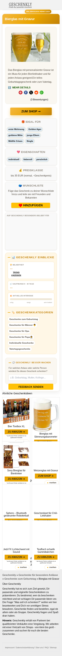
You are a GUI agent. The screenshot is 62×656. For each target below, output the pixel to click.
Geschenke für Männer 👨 (22, 325)
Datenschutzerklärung (25, 648)
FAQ (46, 648)
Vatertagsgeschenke (19, 349)
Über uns (39, 648)
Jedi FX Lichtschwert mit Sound (16, 550)
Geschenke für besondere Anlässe (38, 575)
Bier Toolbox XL (16, 426)
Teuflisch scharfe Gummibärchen (46, 550)
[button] (20, 92)
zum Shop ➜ (45, 476)
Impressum (9, 648)
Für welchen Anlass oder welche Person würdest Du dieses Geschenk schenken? (28, 369)
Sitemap (53, 648)
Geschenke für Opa (19, 331)
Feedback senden (31, 387)
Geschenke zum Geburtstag (23, 319)
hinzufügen (33, 205)
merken (51, 482)
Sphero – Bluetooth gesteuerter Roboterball (16, 514)
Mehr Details (19, 87)
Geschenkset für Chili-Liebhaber (46, 514)
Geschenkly (9, 575)
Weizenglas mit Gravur (46, 470)
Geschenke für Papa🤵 (21, 337)
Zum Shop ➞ (31, 111)
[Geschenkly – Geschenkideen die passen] (20, 5)
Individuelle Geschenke (21, 343)
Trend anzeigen (16, 273)
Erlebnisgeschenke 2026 (38, 11)
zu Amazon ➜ (16, 431)
